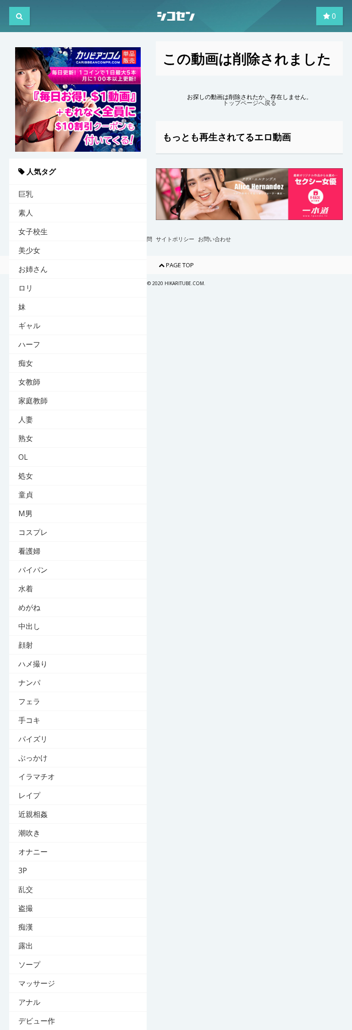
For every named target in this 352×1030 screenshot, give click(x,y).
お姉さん (33, 269)
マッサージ (36, 983)
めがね (29, 607)
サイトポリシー (175, 239)
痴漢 (25, 927)
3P (22, 870)
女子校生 (33, 231)
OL (23, 457)
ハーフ (29, 344)
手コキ (29, 720)
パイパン (33, 570)
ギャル (29, 325)
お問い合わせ (214, 239)
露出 (25, 946)
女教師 (29, 382)
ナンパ (29, 682)
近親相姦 (33, 814)
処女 (25, 476)
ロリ (25, 288)
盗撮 (25, 908)
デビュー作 (36, 1021)
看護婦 (29, 551)
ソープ (29, 964)
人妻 (25, 419)
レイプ (29, 795)
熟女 (25, 438)
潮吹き (29, 833)
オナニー (33, 852)
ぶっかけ (33, 758)
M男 (25, 513)
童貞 (25, 495)
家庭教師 (33, 401)
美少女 (29, 250)
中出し (29, 626)
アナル (29, 1002)
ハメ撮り (33, 664)
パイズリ (33, 739)
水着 (25, 589)
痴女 (25, 363)
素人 (25, 213)
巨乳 (25, 194)
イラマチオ (36, 776)
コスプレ (33, 532)
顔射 (25, 645)
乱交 (25, 889)
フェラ (29, 701)
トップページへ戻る (249, 103)
